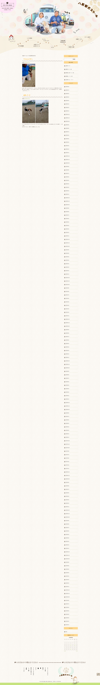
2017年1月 (67, 468)
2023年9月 (67, 208)
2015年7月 (67, 527)
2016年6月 (67, 492)
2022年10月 (68, 246)
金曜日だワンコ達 (69, 69)
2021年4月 (67, 305)
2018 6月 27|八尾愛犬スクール (95, 0)
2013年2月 (67, 621)
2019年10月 (68, 367)
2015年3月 (67, 541)
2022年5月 (67, 260)
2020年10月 (68, 326)
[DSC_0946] (41, 122)
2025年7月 (67, 131)
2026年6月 (67, 93)
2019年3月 (67, 392)
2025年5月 (67, 138)
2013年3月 (67, 617)
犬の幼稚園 (20, 41)
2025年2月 (67, 149)
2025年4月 (67, 142)
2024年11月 (68, 159)
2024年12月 (68, 156)
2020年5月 (67, 343)
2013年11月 (68, 593)
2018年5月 (67, 423)
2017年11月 (68, 444)
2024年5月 (67, 180)
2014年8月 (67, 565)
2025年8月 (67, 128)
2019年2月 (67, 395)
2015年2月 (67, 544)
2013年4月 (67, 614)
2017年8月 (67, 451)
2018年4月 (67, 426)
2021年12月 (68, 277)
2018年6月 (67, 419)
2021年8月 (67, 291)
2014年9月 (67, 562)
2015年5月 (67, 534)
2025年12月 (68, 114)
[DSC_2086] (28, 86)
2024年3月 (67, 187)
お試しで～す (26, 95)
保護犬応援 (71, 41)
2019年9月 (67, 371)
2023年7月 (67, 215)
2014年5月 (67, 572)
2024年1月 (67, 194)
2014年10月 (68, 558)
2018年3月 (67, 430)
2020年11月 (68, 322)
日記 (66, 631)
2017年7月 (67, 454)
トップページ (12, 41)
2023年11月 (68, 201)
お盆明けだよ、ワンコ (69, 79)
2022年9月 (67, 249)
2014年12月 (68, 551)
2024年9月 (67, 166)
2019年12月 (68, 360)
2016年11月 (68, 475)
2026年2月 (67, 107)
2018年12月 (68, 402)
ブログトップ (70, 56)
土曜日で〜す (68, 65)
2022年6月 (67, 256)
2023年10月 (68, 204)
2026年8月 (67, 86)
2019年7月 (67, 378)
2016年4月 (67, 499)
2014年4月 (67, 576)
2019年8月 (67, 374)
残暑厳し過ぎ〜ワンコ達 (70, 72)
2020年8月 (67, 333)
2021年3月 (67, 308)
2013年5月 (67, 610)
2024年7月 (67, 173)
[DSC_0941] (28, 122)
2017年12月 (68, 440)
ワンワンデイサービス (45, 41)
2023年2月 (67, 232)
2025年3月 (67, 145)
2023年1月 (67, 235)
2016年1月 (67, 506)
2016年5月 (67, 496)
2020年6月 (67, 340)
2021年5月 (67, 301)
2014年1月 (67, 586)
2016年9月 (67, 482)
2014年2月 (67, 583)
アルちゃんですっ (28, 59)
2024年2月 (67, 190)
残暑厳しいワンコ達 (69, 76)
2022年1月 (67, 274)
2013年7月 (67, 603)
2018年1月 (67, 437)
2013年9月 (67, 600)
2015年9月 (67, 520)
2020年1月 (67, 357)
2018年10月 (68, 409)
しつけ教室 (28, 41)
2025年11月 (68, 117)
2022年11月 (68, 242)
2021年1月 (67, 315)
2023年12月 (68, 197)
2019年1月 (67, 399)
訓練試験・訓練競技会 (62, 41)
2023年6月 (67, 218)
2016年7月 (67, 489)
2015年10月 (68, 517)
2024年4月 (67, 183)
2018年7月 (67, 416)
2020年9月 (67, 329)
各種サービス (79, 41)
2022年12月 (68, 239)
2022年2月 (67, 270)
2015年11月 (68, 513)
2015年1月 (67, 548)
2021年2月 (67, 312)
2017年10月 (68, 447)
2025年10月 (68, 121)
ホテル (54, 41)
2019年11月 (68, 364)
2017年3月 (67, 461)
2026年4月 (67, 100)
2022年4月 (67, 263)
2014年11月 (68, 555)
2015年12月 (68, 510)
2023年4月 (67, 225)
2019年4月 (67, 388)
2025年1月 (67, 152)
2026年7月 (67, 90)
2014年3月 (67, 579)
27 (70, 649)
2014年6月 (67, 569)
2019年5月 (67, 385)
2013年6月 (67, 607)
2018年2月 (67, 433)
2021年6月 (67, 298)
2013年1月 (67, 624)
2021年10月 (68, 284)
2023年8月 (67, 211)
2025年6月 (67, 135)
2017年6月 (67, 458)
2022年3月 (67, 267)
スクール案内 (88, 41)
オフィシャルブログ (47, 671)
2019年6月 (67, 381)
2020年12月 (68, 319)
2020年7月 (67, 336)
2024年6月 (67, 176)
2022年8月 (67, 253)
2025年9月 (67, 124)
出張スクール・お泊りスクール (37, 41)
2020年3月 (67, 350)
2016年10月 (68, 478)
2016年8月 (67, 485)
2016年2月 (67, 503)
